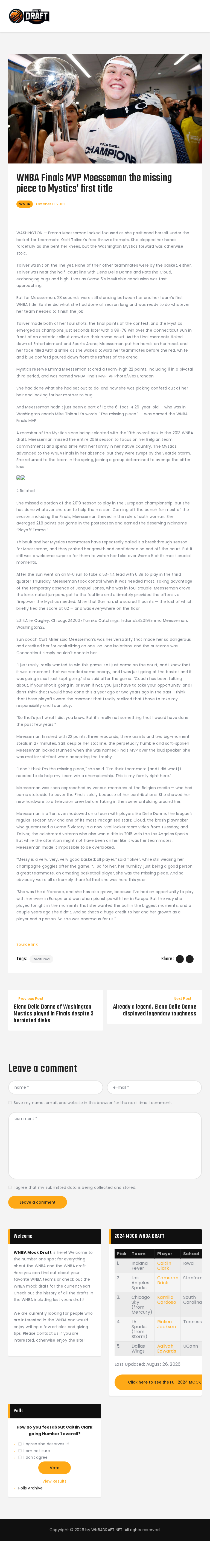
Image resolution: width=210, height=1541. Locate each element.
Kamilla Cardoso (166, 1299)
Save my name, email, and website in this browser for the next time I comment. (93, 1102)
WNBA (24, 204)
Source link (27, 944)
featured (41, 959)
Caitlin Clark (164, 1265)
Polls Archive (30, 1488)
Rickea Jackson (166, 1324)
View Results (54, 1481)
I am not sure (37, 1450)
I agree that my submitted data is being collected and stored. (75, 1187)
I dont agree (36, 1457)
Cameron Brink (167, 1280)
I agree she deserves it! (46, 1444)
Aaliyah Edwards (166, 1348)
